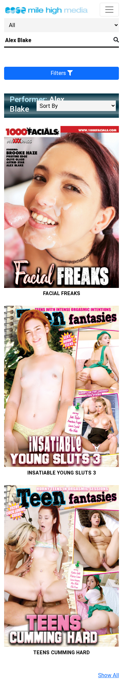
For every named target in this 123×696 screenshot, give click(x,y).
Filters (59, 73)
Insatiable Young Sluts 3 (61, 473)
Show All (108, 675)
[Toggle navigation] (109, 9)
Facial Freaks (61, 293)
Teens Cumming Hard (61, 653)
